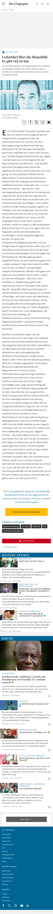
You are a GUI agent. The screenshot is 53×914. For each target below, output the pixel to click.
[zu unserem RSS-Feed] (26, 905)
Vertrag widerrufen (8, 855)
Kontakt (4, 894)
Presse (4, 861)
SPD (44, 526)
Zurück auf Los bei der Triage (30, 561)
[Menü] (3, 3)
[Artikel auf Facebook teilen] (30, 122)
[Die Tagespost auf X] (8, 905)
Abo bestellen (6, 834)
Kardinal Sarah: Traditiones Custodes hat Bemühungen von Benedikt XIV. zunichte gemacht (24, 679)
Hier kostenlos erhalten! (26, 512)
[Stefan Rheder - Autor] (26, 95)
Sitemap (4, 851)
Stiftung (4, 884)
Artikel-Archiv (6, 841)
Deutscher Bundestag (11, 526)
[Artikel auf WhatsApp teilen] (43, 122)
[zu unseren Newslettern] (20, 905)
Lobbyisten (36, 526)
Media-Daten (6, 871)
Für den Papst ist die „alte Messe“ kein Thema (34, 759)
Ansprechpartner (7, 874)
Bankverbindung (7, 878)
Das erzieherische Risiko (29, 788)
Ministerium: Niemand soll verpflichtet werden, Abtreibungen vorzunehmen (34, 590)
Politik (11, 10)
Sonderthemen (7, 881)
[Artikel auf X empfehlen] (37, 122)
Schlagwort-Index (8, 844)
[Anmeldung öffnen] (48, 4)
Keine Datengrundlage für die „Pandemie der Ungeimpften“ (31, 614)
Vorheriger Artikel (10, 547)
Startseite (5, 10)
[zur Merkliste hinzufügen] (24, 122)
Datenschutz (6, 900)
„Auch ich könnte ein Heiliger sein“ (33, 732)
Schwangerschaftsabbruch (12, 531)
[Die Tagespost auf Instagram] (14, 905)
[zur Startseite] (18, 4)
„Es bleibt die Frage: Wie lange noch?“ (34, 704)
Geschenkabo (6, 838)
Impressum (5, 897)
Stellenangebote (7, 858)
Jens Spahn (26, 526)
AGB (3, 848)
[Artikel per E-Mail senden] (48, 122)
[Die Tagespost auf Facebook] (3, 905)
